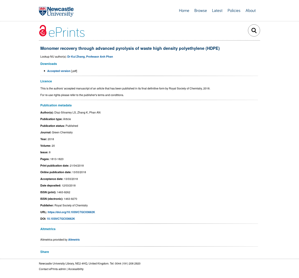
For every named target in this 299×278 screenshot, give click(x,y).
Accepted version (58, 71)
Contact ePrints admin (52, 269)
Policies (234, 10)
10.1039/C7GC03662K (61, 219)
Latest (217, 10)
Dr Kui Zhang (76, 56)
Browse (200, 10)
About (251, 10)
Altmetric (74, 239)
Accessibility (76, 269)
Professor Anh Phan (99, 56)
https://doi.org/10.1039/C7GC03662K (71, 212)
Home (184, 10)
